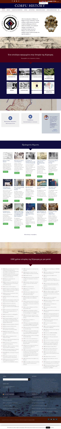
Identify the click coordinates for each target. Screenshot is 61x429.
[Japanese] (51, 1)
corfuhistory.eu (8, 387)
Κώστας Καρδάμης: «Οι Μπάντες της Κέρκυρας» (41, 212)
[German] (47, 1)
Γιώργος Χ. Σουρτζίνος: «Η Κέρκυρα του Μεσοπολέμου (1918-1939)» (41, 162)
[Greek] (48, 1)
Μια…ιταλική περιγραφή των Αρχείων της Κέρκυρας (19, 188)
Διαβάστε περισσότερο (54, 130)
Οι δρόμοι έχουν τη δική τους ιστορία (10, 408)
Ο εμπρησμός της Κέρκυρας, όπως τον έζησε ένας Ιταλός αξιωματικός (30, 161)
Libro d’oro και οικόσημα (37, 397)
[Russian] (54, 1)
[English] (44, 1)
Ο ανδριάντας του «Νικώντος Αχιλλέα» (7, 212)
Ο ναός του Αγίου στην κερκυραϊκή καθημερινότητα (52, 212)
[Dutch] (42, 1)
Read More (5, 171)
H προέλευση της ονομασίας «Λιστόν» (39, 405)
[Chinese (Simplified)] (41, 1)
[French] (45, 1)
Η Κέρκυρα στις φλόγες (7, 400)
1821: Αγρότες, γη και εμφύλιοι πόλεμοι (52, 188)
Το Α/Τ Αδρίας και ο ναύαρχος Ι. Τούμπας (7, 188)
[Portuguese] (52, 1)
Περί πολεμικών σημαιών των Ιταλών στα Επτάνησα (53, 161)
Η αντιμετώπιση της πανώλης (38, 402)
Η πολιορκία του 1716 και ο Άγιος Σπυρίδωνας (19, 161)
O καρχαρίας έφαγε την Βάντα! (38, 399)
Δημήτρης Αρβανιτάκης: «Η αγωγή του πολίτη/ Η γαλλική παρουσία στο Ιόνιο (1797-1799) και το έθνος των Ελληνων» (18, 214)
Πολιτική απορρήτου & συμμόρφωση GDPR (27, 419)
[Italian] (49, 1)
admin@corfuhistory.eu (10, 386)
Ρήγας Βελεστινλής (29, 187)
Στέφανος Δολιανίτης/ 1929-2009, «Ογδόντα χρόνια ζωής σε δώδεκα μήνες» (30, 213)
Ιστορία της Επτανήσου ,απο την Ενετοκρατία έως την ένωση (44, 408)
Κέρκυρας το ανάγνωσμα (9, 394)
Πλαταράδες (5, 397)
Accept (48, 427)
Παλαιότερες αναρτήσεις (30, 234)
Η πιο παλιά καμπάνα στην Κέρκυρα (10, 402)
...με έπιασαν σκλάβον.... (8, 405)
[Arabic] (39, 1)
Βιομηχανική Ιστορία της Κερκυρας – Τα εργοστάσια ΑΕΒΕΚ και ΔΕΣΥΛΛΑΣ (45, 412)
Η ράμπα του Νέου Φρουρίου (6, 161)
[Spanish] (55, 1)
